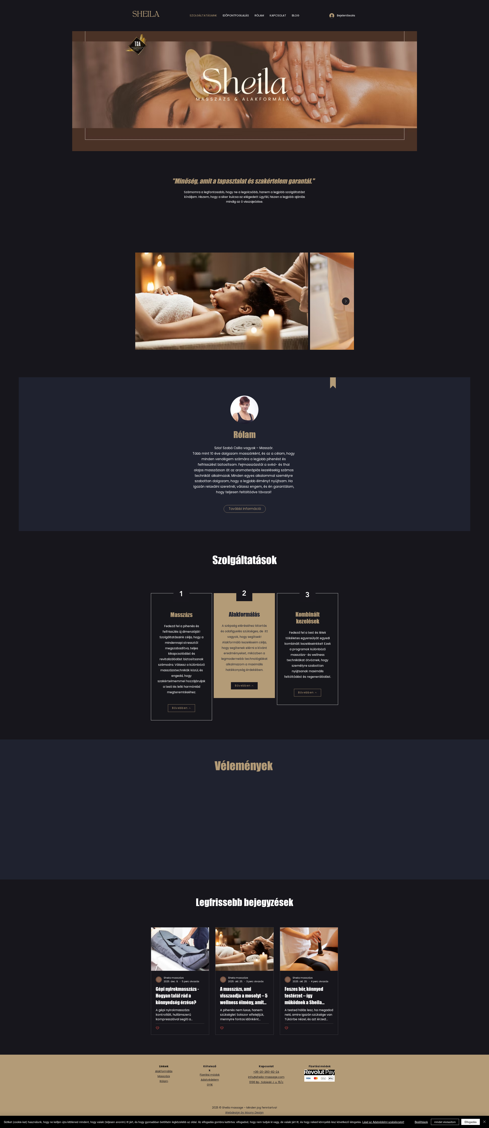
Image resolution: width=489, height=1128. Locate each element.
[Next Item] (346, 301)
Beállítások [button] (421, 1122)
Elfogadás (471, 1122)
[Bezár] (484, 1122)
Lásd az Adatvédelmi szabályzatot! (383, 1122)
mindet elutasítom (445, 1122)
